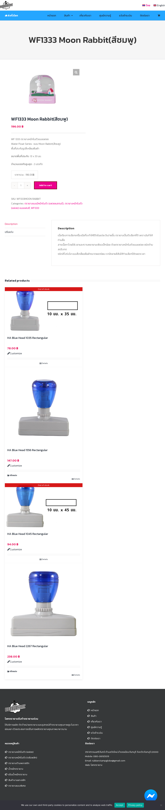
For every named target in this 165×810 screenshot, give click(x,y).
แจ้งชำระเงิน (97, 733)
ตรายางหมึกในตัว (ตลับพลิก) (22, 757)
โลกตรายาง (96, 765)
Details (45, 363)
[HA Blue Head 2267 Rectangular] (43, 602)
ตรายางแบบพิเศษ (17, 785)
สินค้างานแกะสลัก (16, 780)
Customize (16, 353)
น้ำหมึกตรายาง (15, 769)
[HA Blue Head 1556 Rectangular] (43, 406)
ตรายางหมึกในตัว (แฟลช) (21, 752)
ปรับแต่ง (9, 232)
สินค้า (93, 716)
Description (11, 224)
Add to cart (45, 185)
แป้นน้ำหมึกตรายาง (17, 774)
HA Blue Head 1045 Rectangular (27, 534)
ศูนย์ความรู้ (96, 727)
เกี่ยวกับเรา (96, 721)
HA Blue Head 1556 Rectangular (27, 450)
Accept (119, 805)
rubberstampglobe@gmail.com (108, 760)
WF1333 (35, 208)
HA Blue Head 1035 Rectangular (27, 338)
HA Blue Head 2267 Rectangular (27, 646)
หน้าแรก (95, 710)
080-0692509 (101, 756)
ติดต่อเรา (95, 738)
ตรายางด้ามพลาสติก (18, 763)
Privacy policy (135, 805)
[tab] (25, 224)
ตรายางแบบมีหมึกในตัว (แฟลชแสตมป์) (44, 203)
